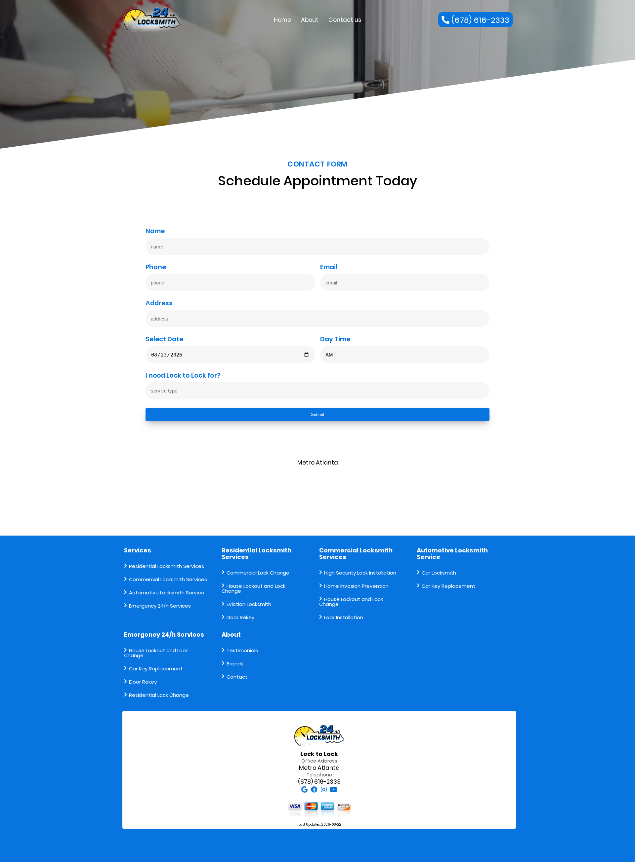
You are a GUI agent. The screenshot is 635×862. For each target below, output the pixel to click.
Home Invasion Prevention (356, 585)
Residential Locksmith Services (166, 566)
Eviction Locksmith (249, 604)
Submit (317, 414)
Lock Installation (343, 617)
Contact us (344, 20)
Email (328, 268)
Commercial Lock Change (258, 572)
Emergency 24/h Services (160, 605)
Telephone (319, 774)
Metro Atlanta (319, 768)
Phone (156, 268)
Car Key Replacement (448, 585)
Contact (237, 676)
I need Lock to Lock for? (183, 376)
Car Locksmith (439, 572)
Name (155, 232)
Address (159, 304)
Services (137, 550)
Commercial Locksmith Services (168, 579)
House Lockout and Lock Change (253, 588)
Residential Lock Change (159, 695)
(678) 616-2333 (319, 781)
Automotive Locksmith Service (166, 592)
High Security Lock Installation (360, 572)
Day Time (335, 340)
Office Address (319, 761)
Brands (235, 663)
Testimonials (242, 650)
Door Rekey (240, 617)
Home (282, 20)
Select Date (164, 340)
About (309, 20)
